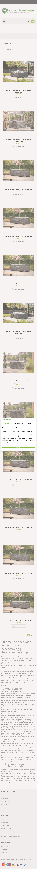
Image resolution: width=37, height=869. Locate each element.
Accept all (18, 447)
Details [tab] (30, 423)
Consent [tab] (6, 423)
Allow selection (18, 449)
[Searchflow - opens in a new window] (33, 419)
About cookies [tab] (18, 423)
